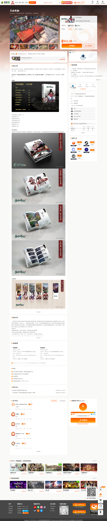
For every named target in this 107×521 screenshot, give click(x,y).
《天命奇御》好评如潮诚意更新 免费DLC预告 (23, 392)
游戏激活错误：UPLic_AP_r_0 (21, 381)
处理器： (15, 351)
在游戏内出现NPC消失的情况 (20, 374)
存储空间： (15, 358)
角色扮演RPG (28, 13)
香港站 (78, 2)
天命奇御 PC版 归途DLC (26, 57)
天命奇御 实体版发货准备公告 (19, 390)
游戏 (19, 2)
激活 (80, 144)
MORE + (95, 460)
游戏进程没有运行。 (18, 378)
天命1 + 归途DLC (79, 29)
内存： (14, 353)
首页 (16, 2)
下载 (79, 142)
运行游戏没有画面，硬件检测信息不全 (23, 371)
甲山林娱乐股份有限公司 (80, 93)
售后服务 (11, 510)
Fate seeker (12, 13)
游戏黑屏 (15, 376)
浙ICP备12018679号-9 (64, 520)
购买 (80, 151)
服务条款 (11, 508)
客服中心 (11, 512)
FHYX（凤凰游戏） (79, 96)
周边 (26, 2)
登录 (83, 2)
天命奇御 (76, 100)
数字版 (70, 29)
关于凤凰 (11, 506)
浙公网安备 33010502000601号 (76, 520)
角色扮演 (76, 103)
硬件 (23, 2)
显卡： (14, 355)
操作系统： (15, 349)
